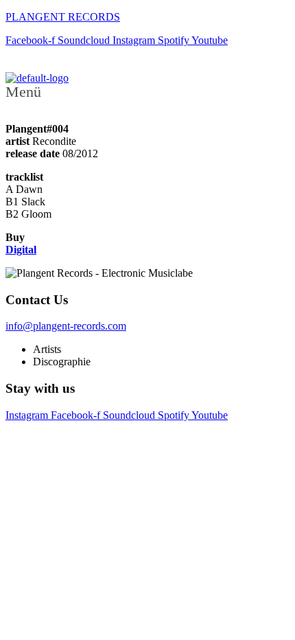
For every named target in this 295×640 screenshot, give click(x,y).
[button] (147, 92)
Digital (20, 249)
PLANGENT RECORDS (62, 17)
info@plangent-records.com (65, 326)
